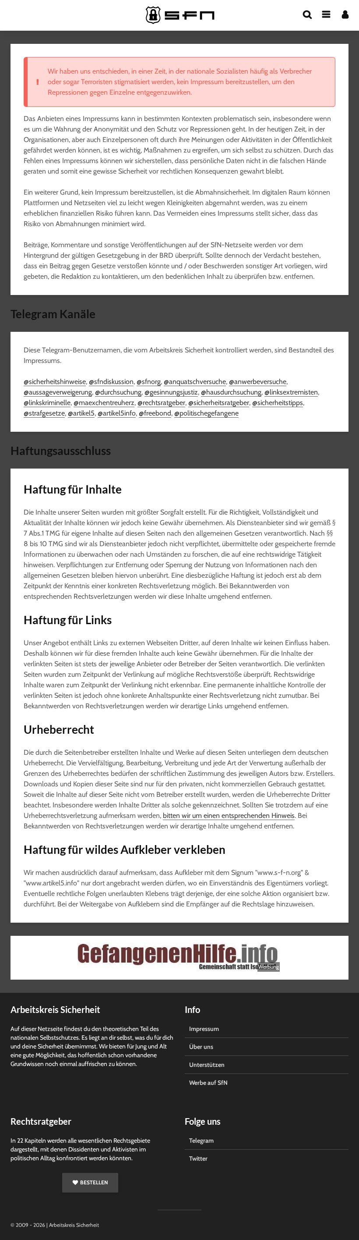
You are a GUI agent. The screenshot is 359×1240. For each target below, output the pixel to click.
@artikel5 (81, 413)
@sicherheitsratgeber (218, 402)
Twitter (198, 1158)
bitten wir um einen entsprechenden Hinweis (229, 815)
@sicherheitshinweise (55, 381)
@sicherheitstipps (277, 402)
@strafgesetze (44, 413)
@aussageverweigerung (58, 392)
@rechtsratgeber (161, 402)
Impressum (204, 1029)
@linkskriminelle (47, 402)
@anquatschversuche (195, 381)
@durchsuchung (118, 392)
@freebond (155, 413)
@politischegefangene (206, 413)
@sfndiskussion (111, 381)
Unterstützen (207, 1065)
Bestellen (94, 1182)
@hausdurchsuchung (231, 392)
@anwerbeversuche (257, 381)
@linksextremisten (291, 392)
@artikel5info (117, 413)
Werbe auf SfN (208, 1083)
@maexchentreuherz (104, 402)
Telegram (201, 1140)
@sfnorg (149, 381)
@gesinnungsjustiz (171, 392)
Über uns (201, 1047)
